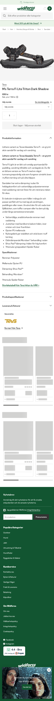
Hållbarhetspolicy (10, 621)
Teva (4, 84)
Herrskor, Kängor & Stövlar (25, 29)
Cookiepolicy (8, 631)
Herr (11, 29)
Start (4, 29)
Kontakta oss (8, 572)
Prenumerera (41, 517)
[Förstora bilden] (27, 56)
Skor (39, 29)
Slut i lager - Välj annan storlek (27, 125)
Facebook (10, 640)
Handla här (27, 687)
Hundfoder (7, 553)
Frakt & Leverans (10, 587)
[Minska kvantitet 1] (4, 115)
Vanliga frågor (9, 582)
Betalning (7, 592)
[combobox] (27, 106)
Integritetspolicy (10, 626)
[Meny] (5, 8)
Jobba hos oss (9, 616)
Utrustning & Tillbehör (12, 548)
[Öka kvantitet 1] (14, 115)
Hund (5, 537)
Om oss (6, 611)
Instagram (10, 644)
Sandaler (47, 29)
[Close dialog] (49, 670)
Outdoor (6, 532)
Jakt (5, 543)
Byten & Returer (9, 577)
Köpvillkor (7, 597)
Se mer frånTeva (12, 328)
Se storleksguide (42, 102)
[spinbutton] (9, 115)
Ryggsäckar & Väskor (11, 558)
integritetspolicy (33, 510)
